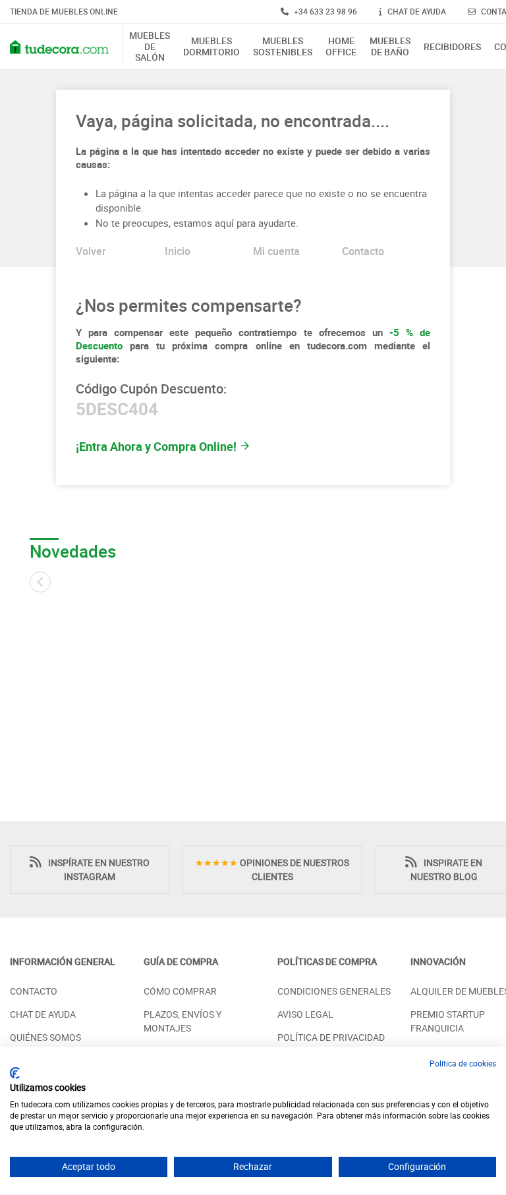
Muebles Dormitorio (211, 47)
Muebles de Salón (149, 46)
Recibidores (452, 47)
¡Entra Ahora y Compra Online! (157, 446)
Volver (91, 251)
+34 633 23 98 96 (324, 11)
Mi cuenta (276, 251)
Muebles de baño (390, 47)
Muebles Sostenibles (282, 47)
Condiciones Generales (334, 991)
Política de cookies (463, 1063)
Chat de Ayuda (43, 1014)
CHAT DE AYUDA (415, 11)
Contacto (363, 251)
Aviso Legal (305, 1014)
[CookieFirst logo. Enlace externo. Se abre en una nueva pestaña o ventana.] (15, 1073)
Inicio (177, 251)
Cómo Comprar (180, 991)
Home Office (340, 47)
